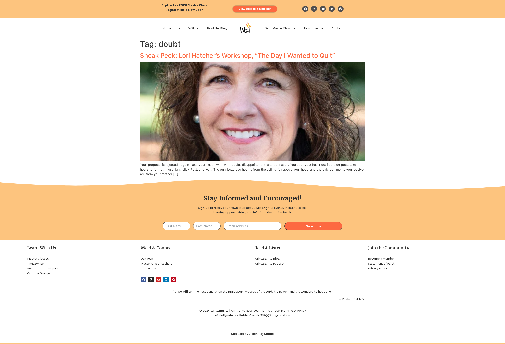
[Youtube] (323, 9)
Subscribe (313, 226)
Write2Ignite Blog (267, 258)
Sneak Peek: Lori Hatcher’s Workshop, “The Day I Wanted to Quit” (237, 55)
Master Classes (38, 258)
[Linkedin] (332, 9)
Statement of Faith (381, 263)
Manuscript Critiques (42, 268)
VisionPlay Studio (261, 334)
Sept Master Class (278, 28)
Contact (337, 28)
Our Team (147, 258)
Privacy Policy (377, 268)
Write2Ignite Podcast (269, 263)
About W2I (186, 28)
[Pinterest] (341, 9)
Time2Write (35, 263)
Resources (311, 28)
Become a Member (381, 258)
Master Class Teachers (156, 263)
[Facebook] (305, 9)
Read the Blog (217, 28)
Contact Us (148, 268)
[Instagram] (314, 9)
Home (167, 28)
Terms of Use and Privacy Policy (283, 310)
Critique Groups (38, 273)
